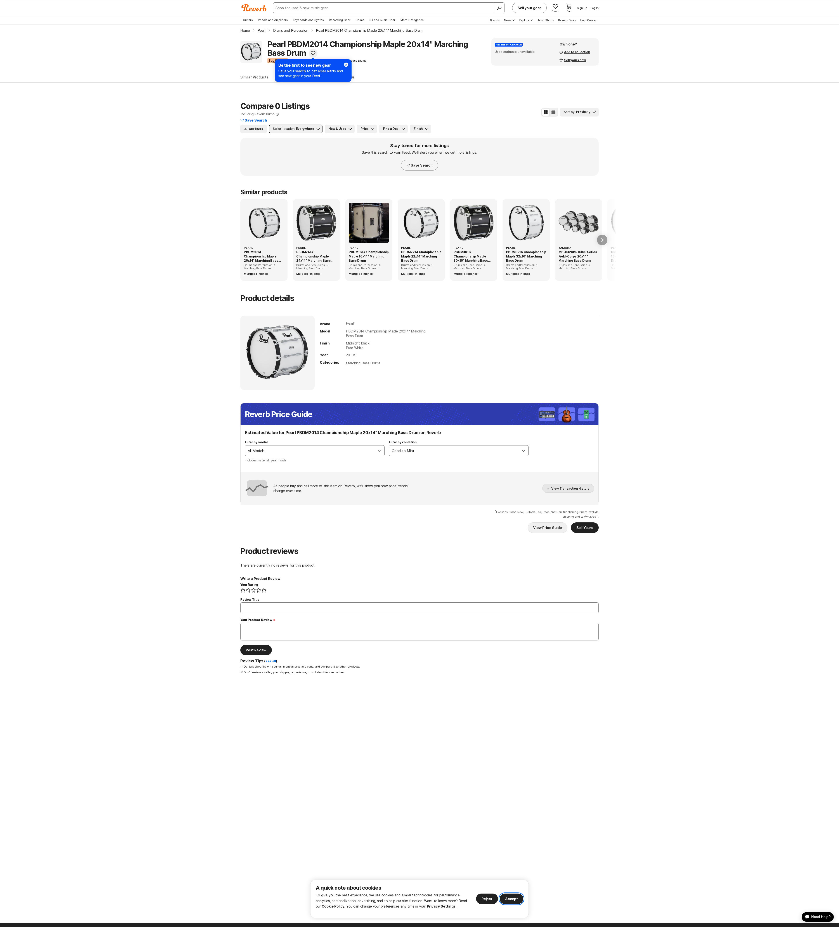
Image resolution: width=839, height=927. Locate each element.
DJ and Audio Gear (382, 20)
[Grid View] (545, 112)
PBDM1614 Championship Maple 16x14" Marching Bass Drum (369, 256)
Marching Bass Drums (363, 363)
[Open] (379, 450)
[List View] (553, 112)
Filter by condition (403, 442)
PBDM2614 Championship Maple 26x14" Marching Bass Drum (261, 256)
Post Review (256, 650)
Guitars (248, 20)
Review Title (249, 599)
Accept (511, 899)
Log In (595, 8)
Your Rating (249, 584)
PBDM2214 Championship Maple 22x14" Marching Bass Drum (421, 256)
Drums (360, 20)
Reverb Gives (567, 20)
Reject (487, 899)
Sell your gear (529, 8)
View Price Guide (547, 527)
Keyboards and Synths (308, 20)
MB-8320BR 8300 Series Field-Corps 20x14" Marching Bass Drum (577, 256)
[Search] (499, 8)
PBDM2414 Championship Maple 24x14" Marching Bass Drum (313, 256)
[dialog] (419, 899)
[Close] (346, 64)
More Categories (412, 20)
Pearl (350, 323)
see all (270, 661)
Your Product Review (256, 620)
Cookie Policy (333, 906)
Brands (495, 20)
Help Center (588, 20)
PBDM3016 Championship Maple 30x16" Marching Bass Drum (471, 256)
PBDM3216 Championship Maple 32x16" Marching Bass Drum (526, 256)
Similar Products (254, 77)
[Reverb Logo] (254, 8)
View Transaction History (570, 488)
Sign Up (582, 8)
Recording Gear (339, 20)
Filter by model (256, 442)
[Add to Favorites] (313, 53)
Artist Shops (545, 20)
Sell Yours (584, 527)
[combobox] (310, 450)
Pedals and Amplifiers (273, 20)
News (507, 20)
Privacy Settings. (441, 906)
